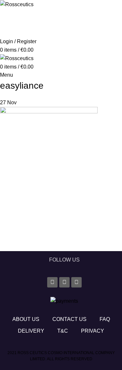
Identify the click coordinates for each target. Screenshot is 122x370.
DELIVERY (31, 331)
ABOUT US (25, 319)
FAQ (105, 319)
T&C (62, 331)
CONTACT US (69, 319)
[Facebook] (52, 282)
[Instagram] (64, 282)
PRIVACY (92, 331)
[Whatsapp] (76, 282)
